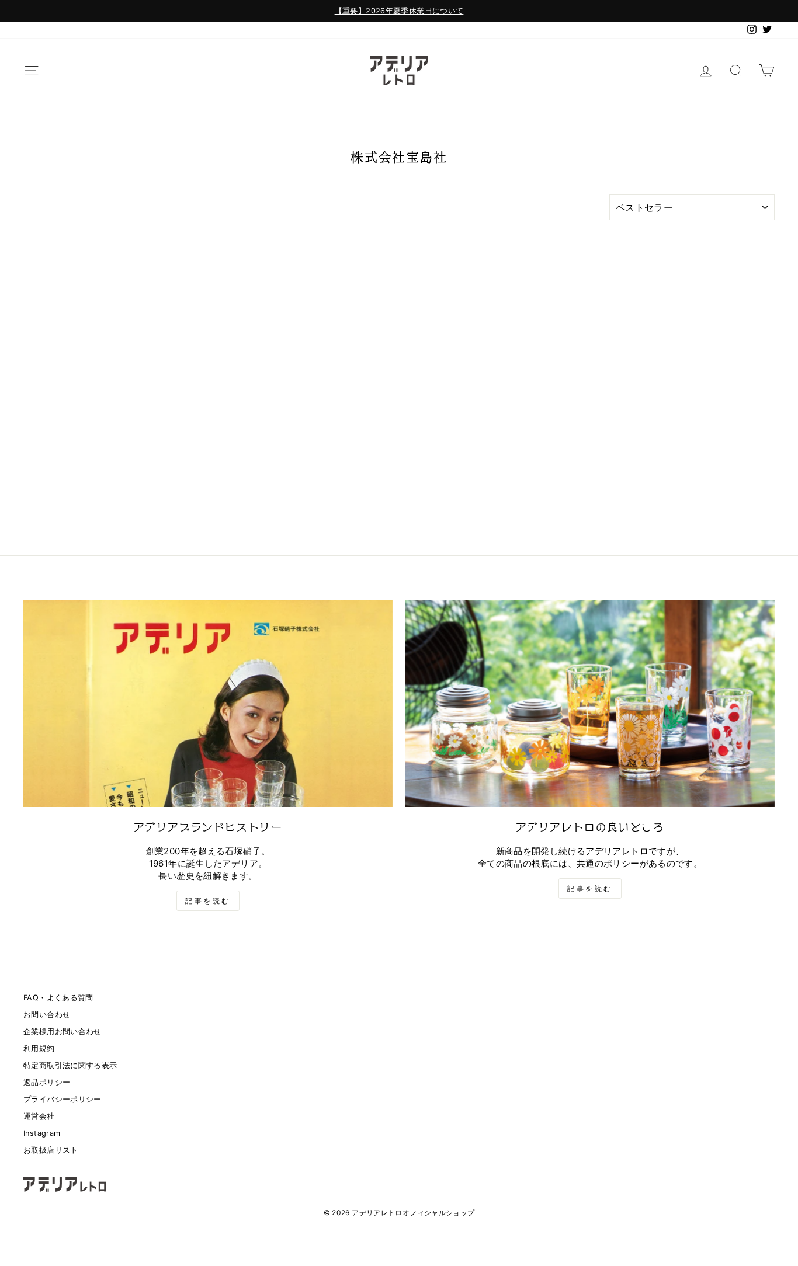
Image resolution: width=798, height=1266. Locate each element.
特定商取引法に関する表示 (70, 1065)
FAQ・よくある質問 (58, 997)
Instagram (41, 1133)
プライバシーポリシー (62, 1099)
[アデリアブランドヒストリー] (208, 704)
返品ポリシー (46, 1082)
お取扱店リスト (50, 1150)
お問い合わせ (46, 1014)
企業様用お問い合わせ (62, 1031)
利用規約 (39, 1048)
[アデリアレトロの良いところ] (590, 704)
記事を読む (208, 900)
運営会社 (39, 1116)
